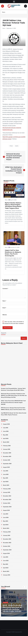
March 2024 (6, 528)
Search (3, 333)
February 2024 (7, 531)
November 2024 (7, 499)
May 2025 (5, 478)
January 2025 (6, 492)
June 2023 (5, 560)
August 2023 (6, 553)
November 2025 (7, 456)
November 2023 (7, 542)
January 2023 (6, 575)
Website (5, 314)
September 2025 (7, 463)
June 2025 (5, 474)
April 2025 (5, 481)
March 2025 (6, 485)
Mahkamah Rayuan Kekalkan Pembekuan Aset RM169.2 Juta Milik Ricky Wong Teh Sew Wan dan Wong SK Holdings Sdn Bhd (14, 395)
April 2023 (5, 567)
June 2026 (5, 431)
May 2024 (5, 521)
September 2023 (7, 549)
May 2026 (5, 434)
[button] (24, 587)
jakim (17, 145)
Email (4, 307)
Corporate (5, 602)
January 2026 (6, 449)
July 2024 (5, 513)
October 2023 (6, 546)
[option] (14, 603)
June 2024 (5, 517)
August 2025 (6, 467)
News (4, 28)
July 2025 (5, 470)
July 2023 (5, 557)
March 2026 (6, 442)
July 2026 (5, 427)
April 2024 (5, 524)
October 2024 (6, 503)
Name (4, 300)
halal (11, 145)
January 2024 (6, 535)
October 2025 (6, 460)
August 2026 (6, 424)
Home (3, 12)
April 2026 (5, 438)
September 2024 (7, 506)
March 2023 (6, 571)
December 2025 (7, 452)
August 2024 (6, 510)
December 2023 (7, 539)
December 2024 (7, 496)
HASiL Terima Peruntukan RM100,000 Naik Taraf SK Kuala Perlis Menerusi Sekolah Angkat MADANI (13, 402)
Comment (5, 288)
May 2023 (5, 564)
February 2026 (7, 445)
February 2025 (7, 488)
